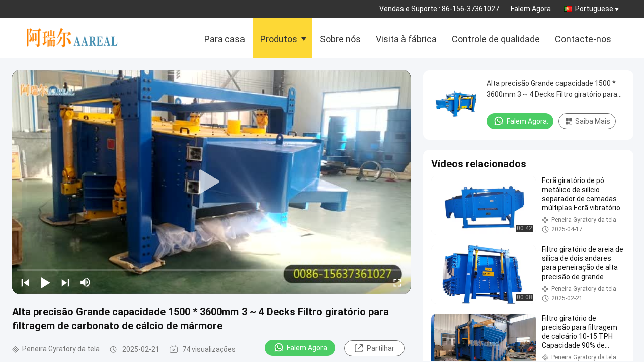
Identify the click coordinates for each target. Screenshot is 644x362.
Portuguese (594, 9)
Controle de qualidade (496, 39)
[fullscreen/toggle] (397, 282)
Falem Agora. (531, 9)
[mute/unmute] (85, 282)
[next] (65, 282)
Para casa (224, 39)
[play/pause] (45, 282)
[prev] (25, 282)
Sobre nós (340, 39)
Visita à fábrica (406, 39)
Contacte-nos (583, 39)
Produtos (278, 39)
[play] (211, 182)
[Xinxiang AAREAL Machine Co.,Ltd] (77, 38)
